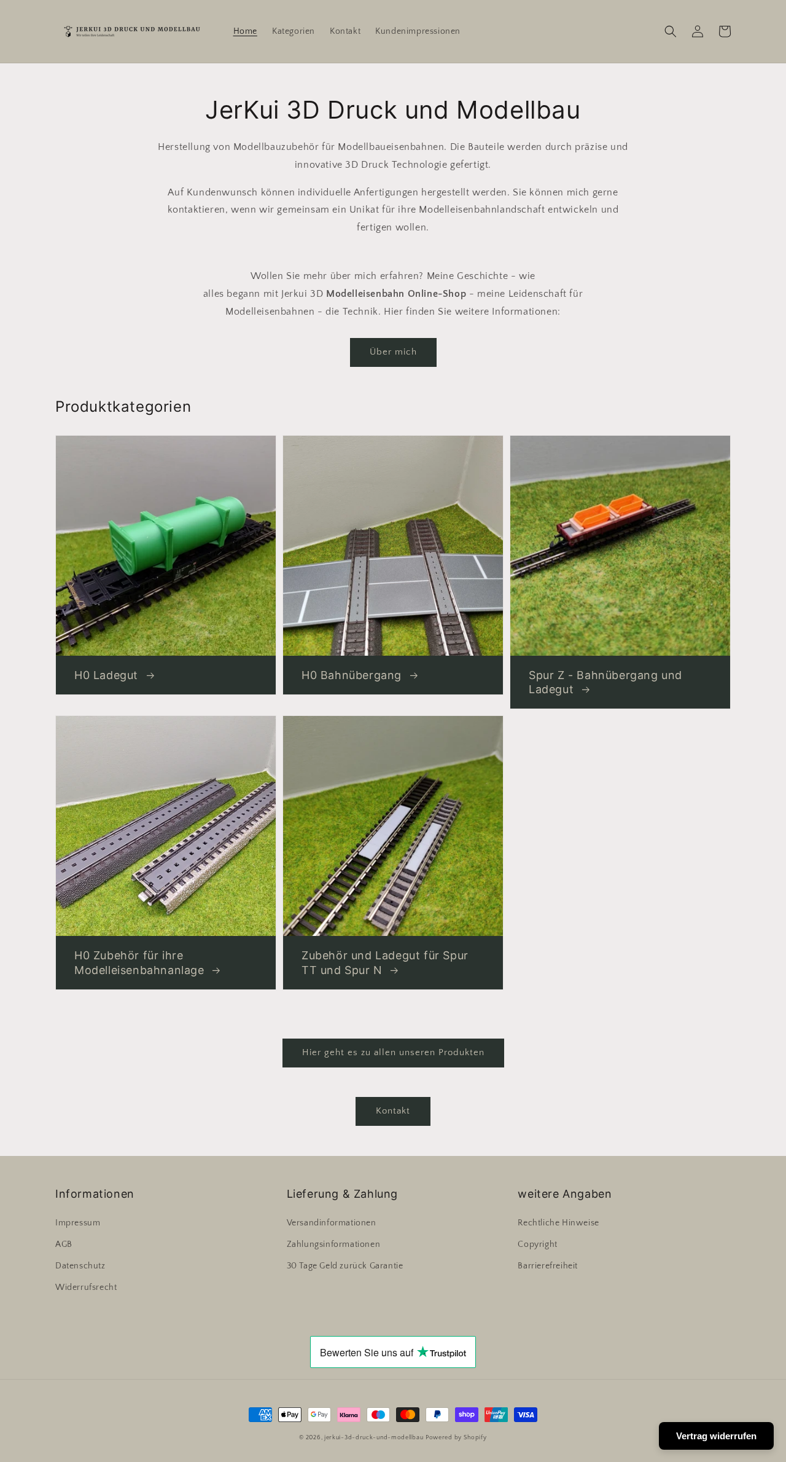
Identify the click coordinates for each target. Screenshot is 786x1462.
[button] (670, 31)
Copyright (537, 1244)
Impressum (77, 1223)
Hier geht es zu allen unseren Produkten (393, 1052)
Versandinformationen (331, 1223)
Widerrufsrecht (86, 1287)
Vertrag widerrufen (716, 1436)
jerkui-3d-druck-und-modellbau (373, 1437)
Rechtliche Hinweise (558, 1223)
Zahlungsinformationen (334, 1244)
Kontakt (393, 1111)
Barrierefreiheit (548, 1266)
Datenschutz (80, 1266)
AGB (63, 1244)
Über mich (393, 352)
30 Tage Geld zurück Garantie (345, 1266)
